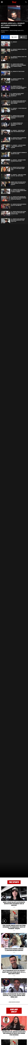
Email (23, 37)
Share (6, 37)
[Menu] (2, 2)
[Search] (26, 2)
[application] (14, 13)
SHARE (15, 37)
